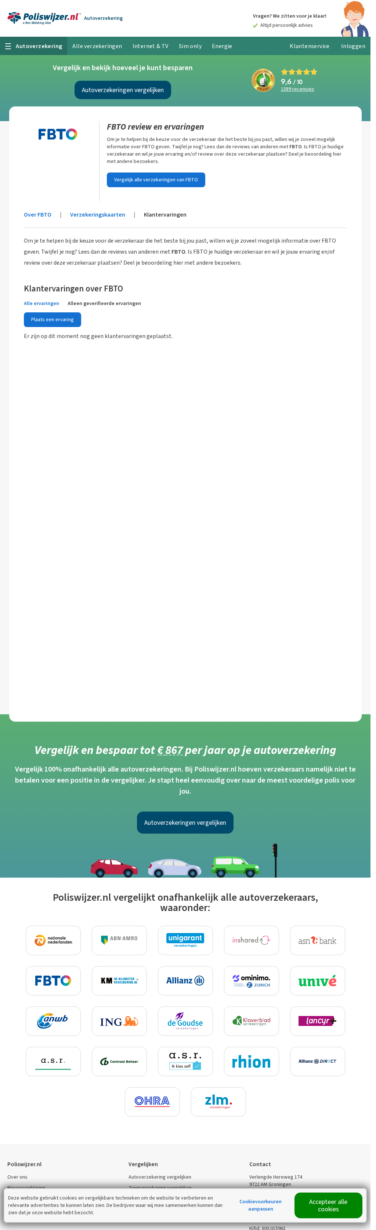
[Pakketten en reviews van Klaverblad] (251, 1021)
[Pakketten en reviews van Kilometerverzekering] (119, 980)
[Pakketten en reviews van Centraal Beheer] (119, 1061)
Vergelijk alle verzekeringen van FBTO (156, 179)
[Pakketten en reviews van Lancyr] (317, 1021)
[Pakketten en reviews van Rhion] (251, 1061)
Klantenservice (310, 46)
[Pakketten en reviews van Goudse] (185, 1021)
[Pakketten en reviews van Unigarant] (185, 940)
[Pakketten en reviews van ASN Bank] (317, 940)
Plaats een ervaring (52, 319)
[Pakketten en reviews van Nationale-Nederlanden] (53, 940)
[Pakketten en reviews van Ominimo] (251, 980)
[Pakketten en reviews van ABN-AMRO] (119, 940)
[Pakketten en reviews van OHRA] (152, 1102)
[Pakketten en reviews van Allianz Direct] (317, 1061)
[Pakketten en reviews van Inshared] (251, 940)
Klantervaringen (165, 214)
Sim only (190, 46)
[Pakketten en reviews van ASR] (53, 1061)
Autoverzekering (103, 18)
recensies (297, 89)
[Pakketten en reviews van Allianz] (185, 980)
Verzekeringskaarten (97, 214)
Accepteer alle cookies (328, 1205)
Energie (222, 46)
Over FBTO (37, 214)
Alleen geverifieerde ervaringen (104, 303)
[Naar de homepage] (44, 18)
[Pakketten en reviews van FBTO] (53, 980)
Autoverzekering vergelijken (160, 1176)
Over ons (17, 1176)
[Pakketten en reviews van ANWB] (53, 1021)
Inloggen (353, 46)
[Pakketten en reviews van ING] (119, 1021)
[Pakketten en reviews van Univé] (317, 980)
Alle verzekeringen (97, 46)
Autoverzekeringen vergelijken (123, 90)
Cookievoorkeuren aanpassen (260, 1205)
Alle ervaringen (41, 303)
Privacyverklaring (26, 1187)
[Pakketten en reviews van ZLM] (218, 1102)
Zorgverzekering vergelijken (160, 1187)
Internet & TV (151, 46)
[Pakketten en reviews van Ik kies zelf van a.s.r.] (185, 1061)
